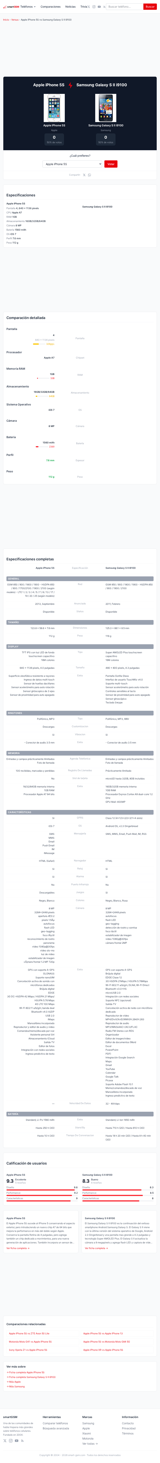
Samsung (88, 1423)
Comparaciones (51, 6)
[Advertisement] (80, 279)
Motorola (87, 1438)
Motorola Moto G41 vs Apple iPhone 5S (30, 1341)
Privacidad (129, 1428)
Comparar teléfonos (55, 1423)
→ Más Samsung (15, 1386)
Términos (127, 1433)
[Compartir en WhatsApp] (89, 174)
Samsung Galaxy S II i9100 (105, 125)
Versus (15, 19)
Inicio (6, 19)
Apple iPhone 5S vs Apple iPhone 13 (103, 1333)
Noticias (70, 6)
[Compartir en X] (84, 174)
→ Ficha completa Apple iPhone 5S (25, 1372)
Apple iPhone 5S (54, 125)
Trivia (83, 6)
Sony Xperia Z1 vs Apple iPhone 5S (28, 1349)
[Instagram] (93, 6)
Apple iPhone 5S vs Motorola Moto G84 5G (106, 1341)
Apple (86, 1428)
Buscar (150, 6)
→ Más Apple (13, 1381)
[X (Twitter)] (88, 6)
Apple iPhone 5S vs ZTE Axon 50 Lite (29, 1333)
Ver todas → (90, 1443)
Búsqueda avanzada (56, 1428)
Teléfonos (26, 6)
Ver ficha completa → (17, 1248)
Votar (111, 164)
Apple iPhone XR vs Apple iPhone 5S (103, 1349)
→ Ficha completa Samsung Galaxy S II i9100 (31, 1377)
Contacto (128, 1423)
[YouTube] (99, 6)
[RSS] (104, 6)
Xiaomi (86, 1433)
